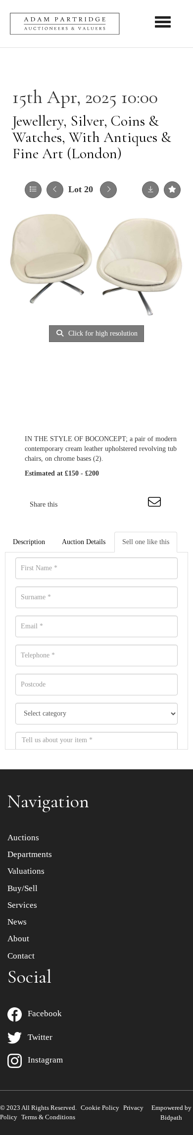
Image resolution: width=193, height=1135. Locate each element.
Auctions (23, 837)
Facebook (42, 1013)
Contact (21, 956)
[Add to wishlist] (172, 189)
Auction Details (83, 542)
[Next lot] (108, 189)
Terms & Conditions (48, 1117)
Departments (29, 854)
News (17, 922)
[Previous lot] (55, 189)
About (18, 938)
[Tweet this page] (94, 504)
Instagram (42, 1060)
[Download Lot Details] (150, 189)
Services (22, 905)
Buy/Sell (22, 888)
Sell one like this (145, 542)
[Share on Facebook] (73, 504)
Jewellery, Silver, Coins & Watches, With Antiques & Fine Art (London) (91, 137)
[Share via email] (155, 504)
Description (29, 542)
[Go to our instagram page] (135, 504)
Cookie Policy (100, 1107)
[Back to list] (33, 189)
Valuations (26, 871)
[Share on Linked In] (114, 504)
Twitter (37, 1037)
